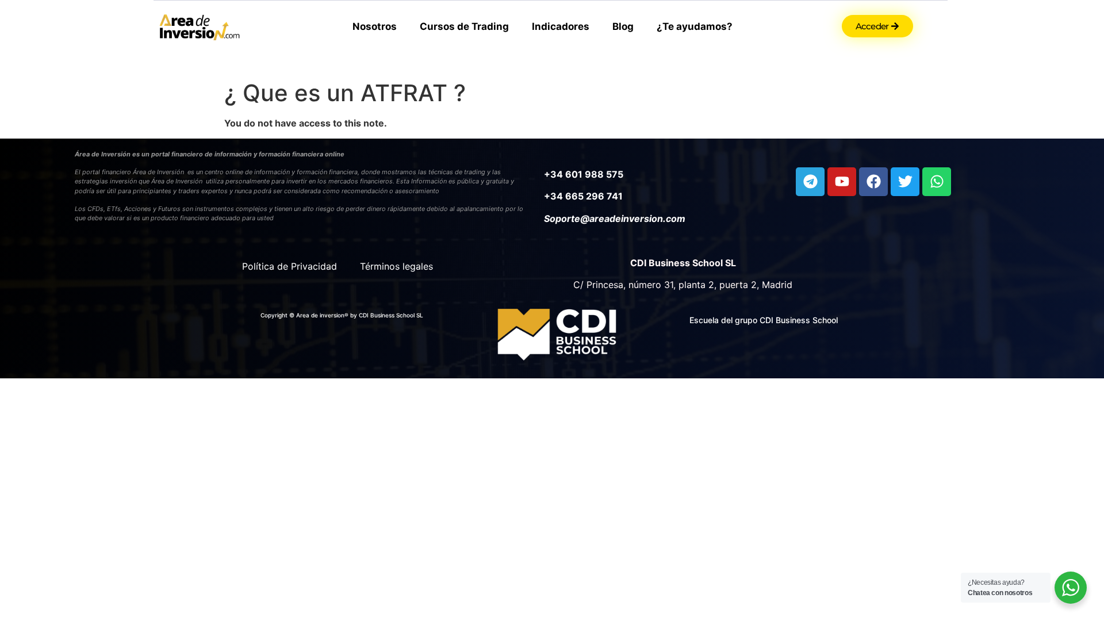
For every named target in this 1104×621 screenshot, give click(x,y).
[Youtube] (841, 181)
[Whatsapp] (936, 181)
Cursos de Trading (464, 26)
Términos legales (396, 266)
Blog (623, 26)
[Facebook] (873, 181)
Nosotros (374, 26)
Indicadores (560, 26)
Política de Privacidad (289, 266)
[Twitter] (905, 181)
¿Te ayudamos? (695, 26)
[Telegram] (810, 181)
